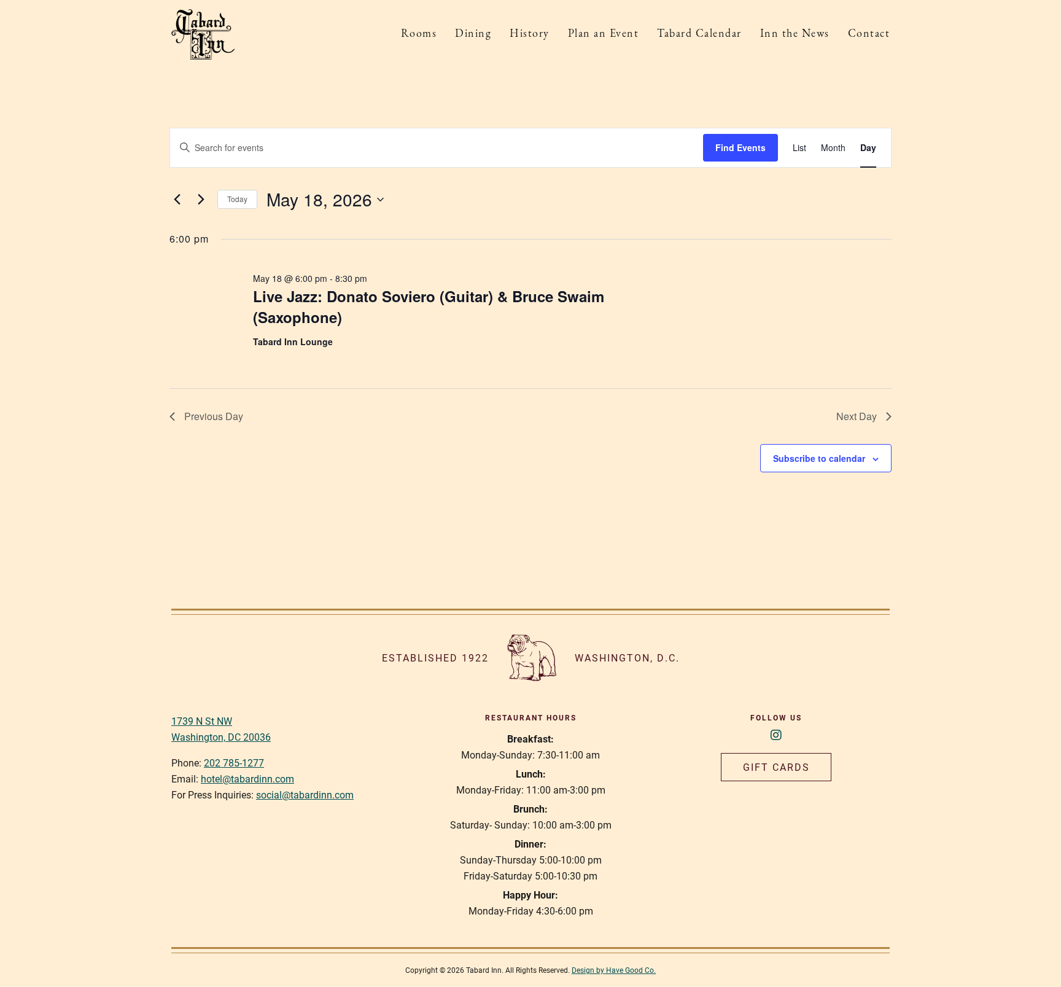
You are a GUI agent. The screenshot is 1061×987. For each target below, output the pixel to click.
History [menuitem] (530, 34)
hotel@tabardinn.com (247, 778)
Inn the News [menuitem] (795, 34)
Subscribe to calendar (819, 458)
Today (237, 198)
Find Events (740, 147)
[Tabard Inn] (203, 34)
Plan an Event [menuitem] (603, 34)
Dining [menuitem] (473, 34)
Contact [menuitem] (869, 34)
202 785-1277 (234, 762)
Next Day (856, 416)
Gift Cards (776, 766)
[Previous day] (176, 199)
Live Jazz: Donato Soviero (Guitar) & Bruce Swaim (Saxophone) (428, 306)
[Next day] (200, 199)
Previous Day (213, 416)
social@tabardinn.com (305, 794)
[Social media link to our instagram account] (776, 735)
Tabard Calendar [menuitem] (699, 34)
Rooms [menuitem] (419, 34)
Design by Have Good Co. (614, 970)
